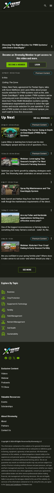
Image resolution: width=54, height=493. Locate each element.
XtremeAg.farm (35, 457)
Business (10, 292)
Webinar (4, 378)
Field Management (14, 316)
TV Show (5, 387)
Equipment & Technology (17, 304)
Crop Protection (13, 298)
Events (4, 402)
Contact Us (6, 430)
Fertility (10, 310)
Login (37, 64)
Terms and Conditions (13, 485)
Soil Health (11, 328)
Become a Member (16, 64)
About (3, 421)
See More (27, 270)
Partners (5, 426)
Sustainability (12, 334)
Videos (4, 373)
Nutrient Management (16, 322)
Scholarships (7, 406)
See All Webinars (41, 118)
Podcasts (5, 382)
